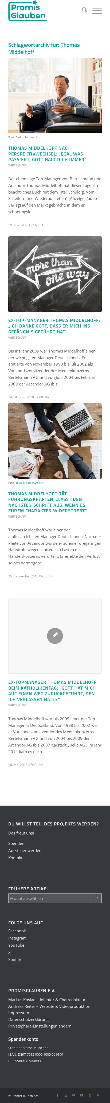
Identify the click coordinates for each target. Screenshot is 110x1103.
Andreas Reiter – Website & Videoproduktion (49, 1006)
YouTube (16, 945)
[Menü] (94, 10)
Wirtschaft (17, 165)
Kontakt (15, 857)
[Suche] (82, 10)
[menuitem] (82, 10)
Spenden (16, 843)
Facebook (17, 930)
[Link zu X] (82, 1095)
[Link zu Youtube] (74, 1095)
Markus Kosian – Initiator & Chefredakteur (46, 999)
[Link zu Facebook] (58, 1095)
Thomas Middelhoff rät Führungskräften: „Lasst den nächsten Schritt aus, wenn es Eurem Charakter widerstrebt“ (47, 502)
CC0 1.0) (38, 482)
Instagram (17, 938)
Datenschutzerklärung (28, 1019)
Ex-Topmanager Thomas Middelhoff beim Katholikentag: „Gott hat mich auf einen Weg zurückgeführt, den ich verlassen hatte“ (52, 690)
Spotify (14, 959)
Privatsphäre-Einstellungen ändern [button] (40, 1026)
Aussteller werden (24, 850)
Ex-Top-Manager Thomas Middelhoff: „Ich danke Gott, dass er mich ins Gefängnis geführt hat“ (54, 326)
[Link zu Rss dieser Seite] (98, 1095)
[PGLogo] (45, 10)
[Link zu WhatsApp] (90, 1095)
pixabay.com (23, 482)
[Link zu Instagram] (66, 1095)
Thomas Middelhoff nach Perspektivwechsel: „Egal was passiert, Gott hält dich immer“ (47, 154)
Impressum (18, 1012)
